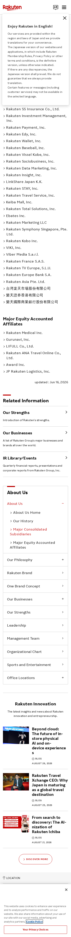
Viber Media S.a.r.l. (22, 254)
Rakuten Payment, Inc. (26, 127)
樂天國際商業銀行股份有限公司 (32, 302)
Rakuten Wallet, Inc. (23, 141)
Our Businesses (20, 599)
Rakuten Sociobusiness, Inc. (30, 161)
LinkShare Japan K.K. (24, 181)
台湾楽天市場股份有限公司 (28, 288)
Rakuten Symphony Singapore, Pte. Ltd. (36, 231)
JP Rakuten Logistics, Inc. (28, 371)
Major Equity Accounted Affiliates (32, 544)
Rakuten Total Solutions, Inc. (31, 208)
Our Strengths (19, 612)
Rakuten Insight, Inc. (24, 175)
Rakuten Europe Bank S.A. (28, 274)
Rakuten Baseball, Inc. (25, 148)
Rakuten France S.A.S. (25, 261)
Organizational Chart (24, 651)
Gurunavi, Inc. (18, 339)
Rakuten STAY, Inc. (22, 188)
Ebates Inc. (15, 215)
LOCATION (13, 878)
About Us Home (27, 512)
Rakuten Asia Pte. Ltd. (25, 281)
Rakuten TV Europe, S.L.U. (28, 268)
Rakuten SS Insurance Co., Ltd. (33, 109)
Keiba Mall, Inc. (19, 202)
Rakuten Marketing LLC (26, 222)
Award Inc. (15, 364)
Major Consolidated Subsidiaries (28, 531)
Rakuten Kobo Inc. (22, 241)
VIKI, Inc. (13, 247)
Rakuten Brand (19, 573)
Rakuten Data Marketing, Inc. (31, 168)
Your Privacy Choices (35, 929)
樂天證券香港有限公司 (24, 295)
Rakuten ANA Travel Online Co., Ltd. (33, 355)
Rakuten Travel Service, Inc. (30, 195)
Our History (23, 521)
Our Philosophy (20, 559)
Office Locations (21, 677)
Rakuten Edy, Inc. (21, 134)
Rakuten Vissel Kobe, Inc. (28, 154)
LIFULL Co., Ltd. (20, 346)
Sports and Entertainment (29, 664)
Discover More (37, 859)
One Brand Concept (23, 586)
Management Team (23, 638)
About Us (14, 503)
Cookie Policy (34, 921)
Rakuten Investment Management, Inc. (36, 118)
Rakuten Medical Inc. (24, 332)
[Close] (65, 18)
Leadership (16, 625)
